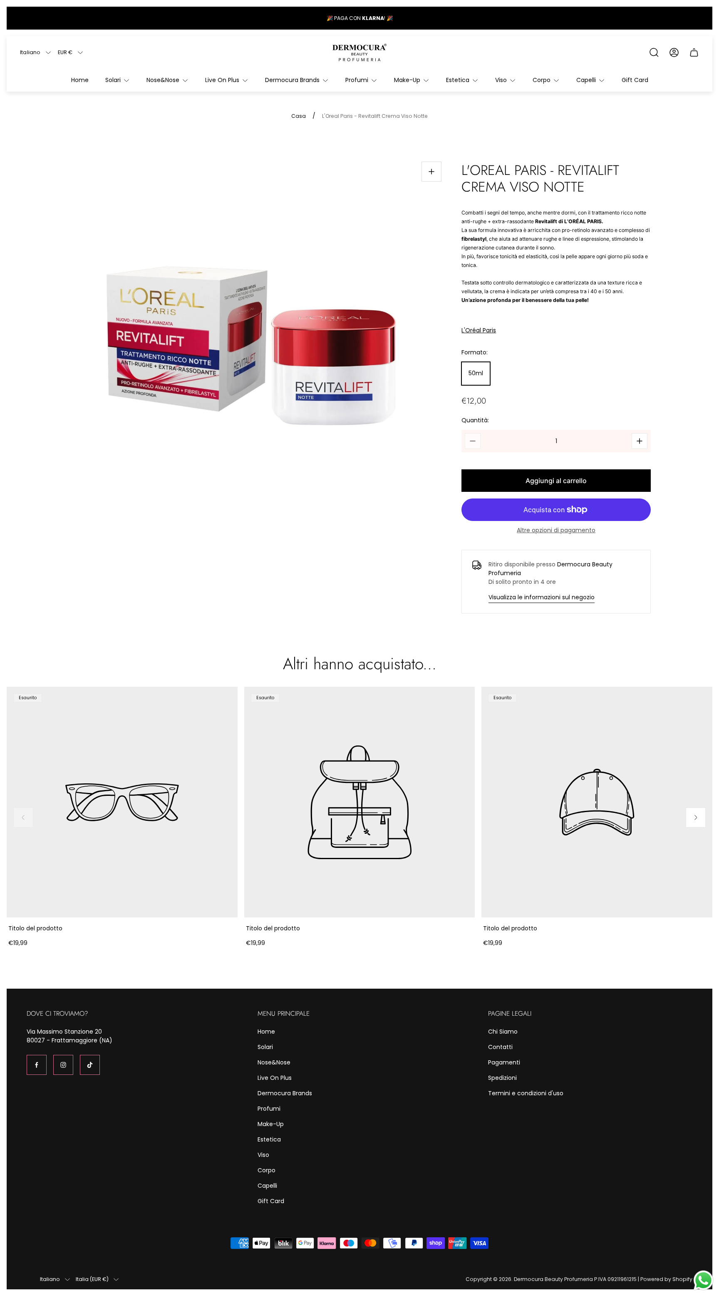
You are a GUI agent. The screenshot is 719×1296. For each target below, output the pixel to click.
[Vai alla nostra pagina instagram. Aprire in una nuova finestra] (63, 1065)
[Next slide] (696, 817)
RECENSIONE (373, 18)
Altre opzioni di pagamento (556, 530)
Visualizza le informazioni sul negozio (541, 597)
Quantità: (475, 420)
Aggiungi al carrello (556, 480)
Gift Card (271, 1201)
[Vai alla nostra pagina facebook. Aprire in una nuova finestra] (37, 1065)
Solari (265, 1047)
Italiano (30, 52)
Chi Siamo (503, 1031)
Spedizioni (502, 1078)
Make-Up (271, 1124)
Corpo (266, 1170)
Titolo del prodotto (35, 928)
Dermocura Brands (285, 1093)
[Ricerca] (654, 52)
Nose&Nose (274, 1062)
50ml (476, 373)
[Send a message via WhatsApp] (703, 1280)
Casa (298, 116)
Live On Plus (275, 1078)
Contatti (500, 1047)
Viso (263, 1155)
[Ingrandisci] (431, 172)
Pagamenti (504, 1062)
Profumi (269, 1108)
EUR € (65, 52)
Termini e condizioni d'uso (525, 1093)
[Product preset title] (122, 802)
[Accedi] (674, 52)
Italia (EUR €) (92, 1279)
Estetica (269, 1139)
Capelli (267, 1185)
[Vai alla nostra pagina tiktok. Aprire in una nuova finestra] (90, 1065)
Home (266, 1031)
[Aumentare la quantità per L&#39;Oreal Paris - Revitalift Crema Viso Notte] (639, 441)
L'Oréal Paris (478, 330)
